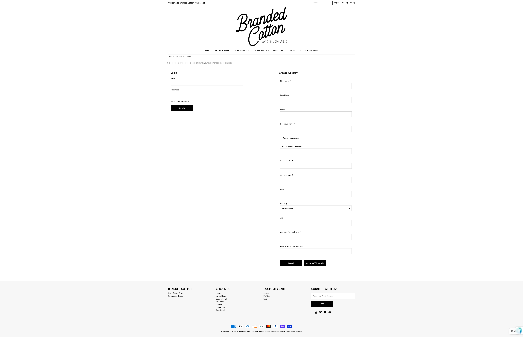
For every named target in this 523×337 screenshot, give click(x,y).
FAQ (265, 299)
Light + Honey (223, 50)
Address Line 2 (286, 175)
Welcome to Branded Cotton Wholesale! (186, 2)
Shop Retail (311, 50)
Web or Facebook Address (291, 246)
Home (208, 50)
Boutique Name (287, 124)
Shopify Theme (264, 331)
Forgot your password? (180, 101)
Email (173, 78)
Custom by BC (242, 50)
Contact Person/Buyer (289, 232)
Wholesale (261, 50)
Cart (351, 3)
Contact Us (294, 50)
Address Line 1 (286, 161)
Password (175, 90)
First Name (285, 81)
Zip (281, 218)
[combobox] (316, 166)
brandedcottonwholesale (247, 331)
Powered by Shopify (294, 331)
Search (266, 293)
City (282, 189)
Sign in (336, 3)
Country (283, 204)
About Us (278, 50)
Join (342, 3)
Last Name (284, 95)
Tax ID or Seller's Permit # (291, 146)
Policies (267, 296)
